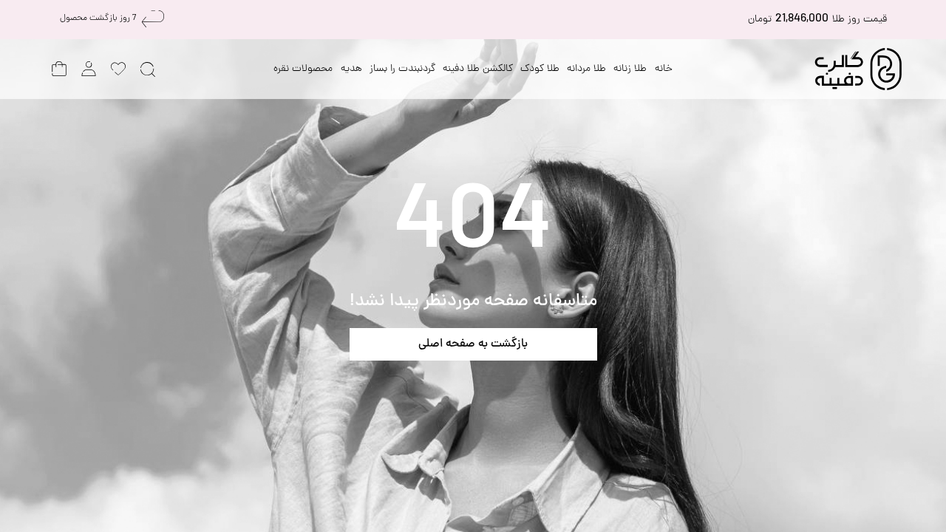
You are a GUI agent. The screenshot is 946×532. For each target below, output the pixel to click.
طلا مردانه (586, 69)
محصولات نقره (303, 69)
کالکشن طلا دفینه (478, 69)
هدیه (351, 69)
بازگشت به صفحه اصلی (473, 344)
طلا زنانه (630, 69)
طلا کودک (539, 69)
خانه (664, 69)
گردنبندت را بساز (402, 69)
